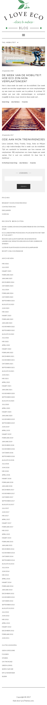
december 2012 (8, 631)
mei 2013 (5, 619)
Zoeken (24, 186)
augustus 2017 (8, 504)
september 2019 (8, 423)
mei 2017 (5, 516)
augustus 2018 (8, 460)
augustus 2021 (8, 371)
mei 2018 (5, 471)
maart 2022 (6, 349)
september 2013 (8, 605)
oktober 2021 (7, 364)
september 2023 (8, 301)
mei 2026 (5, 264)
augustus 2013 (8, 608)
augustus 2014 (8, 564)
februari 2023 (7, 319)
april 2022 (6, 345)
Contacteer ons (9, 207)
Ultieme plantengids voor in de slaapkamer (20, 247)
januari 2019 (7, 441)
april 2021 (6, 382)
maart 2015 (6, 538)
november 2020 (8, 393)
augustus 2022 (8, 334)
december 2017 (8, 490)
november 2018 (8, 449)
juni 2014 (5, 571)
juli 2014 (5, 567)
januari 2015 (7, 545)
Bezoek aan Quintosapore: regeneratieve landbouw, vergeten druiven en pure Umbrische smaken (22, 241)
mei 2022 (5, 341)
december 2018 (8, 445)
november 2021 (8, 360)
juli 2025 (5, 267)
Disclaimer (6, 210)
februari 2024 (7, 293)
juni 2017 (5, 512)
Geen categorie (8, 650)
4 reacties (33, 163)
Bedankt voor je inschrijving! (14, 203)
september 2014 (8, 560)
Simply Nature (7, 669)
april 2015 (6, 534)
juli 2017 (5, 508)
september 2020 (8, 397)
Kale (14, 701)
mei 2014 (5, 575)
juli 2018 (5, 464)
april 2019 (6, 430)
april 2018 (6, 475)
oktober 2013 (7, 601)
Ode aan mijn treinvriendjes (23, 139)
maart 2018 (6, 478)
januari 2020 (7, 416)
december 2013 (8, 593)
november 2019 (8, 419)
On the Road (6, 163)
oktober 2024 (7, 286)
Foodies (5, 654)
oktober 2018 (7, 453)
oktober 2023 (7, 297)
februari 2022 (7, 352)
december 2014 (8, 549)
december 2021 (8, 356)
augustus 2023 (8, 304)
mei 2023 (5, 312)
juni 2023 (5, 308)
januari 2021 (7, 390)
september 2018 (8, 456)
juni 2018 (5, 467)
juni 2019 (5, 427)
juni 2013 (5, 616)
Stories (5, 658)
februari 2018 (7, 482)
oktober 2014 (7, 556)
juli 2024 (5, 290)
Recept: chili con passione (12, 251)
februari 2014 (7, 586)
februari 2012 (7, 634)
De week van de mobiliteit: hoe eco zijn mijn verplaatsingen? (22, 78)
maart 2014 (6, 582)
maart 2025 (6, 271)
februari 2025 (7, 275)
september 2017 (8, 501)
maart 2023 (6, 315)
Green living (5, 102)
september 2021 (8, 367)
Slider (4, 676)
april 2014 (6, 579)
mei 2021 (5, 378)
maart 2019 (6, 434)
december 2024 (8, 282)
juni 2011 (5, 638)
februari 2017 (7, 527)
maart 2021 (6, 386)
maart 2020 (6, 412)
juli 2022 (5, 338)
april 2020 (6, 408)
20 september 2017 (7, 135)
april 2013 (6, 623)
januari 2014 (7, 590)
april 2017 (6, 519)
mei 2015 (5, 530)
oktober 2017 (7, 497)
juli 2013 (5, 612)
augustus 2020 (8, 401)
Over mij (5, 214)
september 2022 (8, 330)
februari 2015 (7, 542)
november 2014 (8, 553)
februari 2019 (7, 438)
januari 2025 (7, 278)
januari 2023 (7, 323)
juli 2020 (5, 404)
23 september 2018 (7, 71)
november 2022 (8, 327)
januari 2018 (7, 486)
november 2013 (8, 597)
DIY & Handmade (8, 673)
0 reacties (25, 102)
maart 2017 (6, 523)
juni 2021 (5, 375)
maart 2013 (6, 627)
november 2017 (8, 493)
